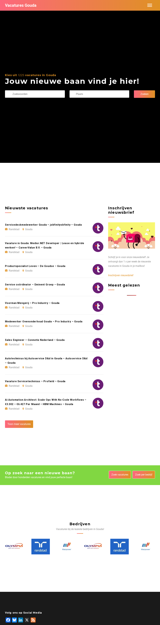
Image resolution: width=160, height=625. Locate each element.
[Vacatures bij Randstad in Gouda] (14, 546)
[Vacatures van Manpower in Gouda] (41, 546)
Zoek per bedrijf (143, 474)
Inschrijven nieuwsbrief (120, 275)
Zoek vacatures (119, 474)
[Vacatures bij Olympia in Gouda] (67, 546)
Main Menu (149, 5)
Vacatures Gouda (20, 5)
